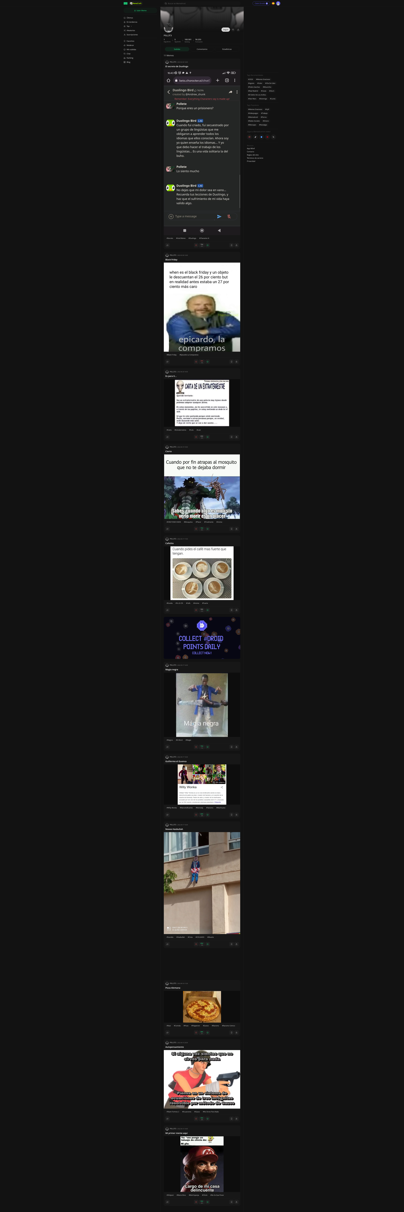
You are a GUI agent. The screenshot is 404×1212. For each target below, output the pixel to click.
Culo (192, 430)
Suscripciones (132, 34)
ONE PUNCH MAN (174, 522)
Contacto (250, 151)
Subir (141, 10)
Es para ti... (171, 376)
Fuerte (205, 603)
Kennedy (200, 808)
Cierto (168, 451)
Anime (219, 522)
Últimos (130, 18)
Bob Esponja (194, 1195)
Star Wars (252, 99)
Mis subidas (131, 49)
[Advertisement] (262, 39)
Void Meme (181, 238)
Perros (264, 117)
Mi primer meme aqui (176, 1133)
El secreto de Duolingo (176, 66)
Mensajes (252, 125)
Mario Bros (182, 1195)
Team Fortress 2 (173, 1112)
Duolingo (193, 238)
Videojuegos (253, 113)
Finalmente (209, 522)
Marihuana (221, 808)
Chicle (205, 1195)
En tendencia (132, 22)
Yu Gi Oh (180, 603)
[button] (238, 29)
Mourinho (267, 87)
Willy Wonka (172, 808)
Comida (178, 1026)
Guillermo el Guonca (176, 761)
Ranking (130, 58)
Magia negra (171, 669)
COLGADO (200, 937)
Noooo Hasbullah (174, 829)
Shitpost (171, 1195)
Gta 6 (272, 91)
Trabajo (265, 113)
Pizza (186, 1026)
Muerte (211, 937)
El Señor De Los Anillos (257, 95)
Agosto (251, 83)
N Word (180, 740)
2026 (251, 79)
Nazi (169, 1026)
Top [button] (128, 26)
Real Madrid (253, 91)
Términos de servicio (255, 158)
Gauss (197, 1112)
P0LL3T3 (173, 62)
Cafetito (169, 543)
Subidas (177, 49)
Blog (128, 62)
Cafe (188, 603)
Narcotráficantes (187, 808)
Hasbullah (181, 937)
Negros (170, 740)
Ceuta (264, 91)
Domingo (263, 99)
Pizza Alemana (172, 987)
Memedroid (253, 117)
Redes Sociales (254, 121)
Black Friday (172, 355)
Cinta (191, 937)
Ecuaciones (187, 1112)
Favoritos (130, 41)
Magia (189, 740)
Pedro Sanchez (254, 87)
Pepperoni (196, 1026)
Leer (199, 430)
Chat (128, 53)
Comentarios (202, 49)
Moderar (130, 45)
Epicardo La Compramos (189, 355)
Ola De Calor (270, 83)
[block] (236, 245)
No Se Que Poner (217, 1195)
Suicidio (170, 937)
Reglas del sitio (253, 155)
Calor (260, 83)
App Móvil (251, 148)
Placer (199, 522)
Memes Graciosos (263, 79)
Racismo (216, 1026)
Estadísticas (227, 49)
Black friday (171, 259)
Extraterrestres (181, 430)
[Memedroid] (125, 3)
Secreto (170, 238)
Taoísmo (210, 808)
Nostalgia (263, 125)
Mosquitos (189, 522)
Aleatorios (131, 30)
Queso (206, 1026)
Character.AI (204, 238)
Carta (169, 430)
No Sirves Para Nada (211, 1112)
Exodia (170, 603)
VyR (267, 109)
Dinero (266, 121)
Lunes (273, 99)
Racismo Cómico (229, 1026)
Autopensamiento (174, 1047)
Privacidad (251, 161)
